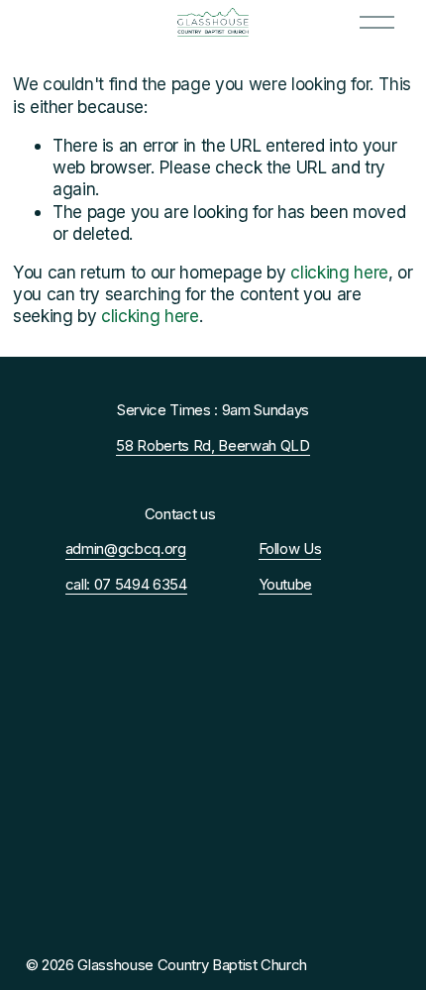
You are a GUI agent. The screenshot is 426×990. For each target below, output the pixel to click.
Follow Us (290, 549)
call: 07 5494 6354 (126, 585)
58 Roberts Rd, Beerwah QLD (212, 446)
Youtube (286, 585)
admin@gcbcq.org (125, 549)
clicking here (339, 272)
